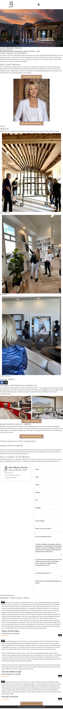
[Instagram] (6, 382)
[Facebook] (2, 382)
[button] (38, 4)
